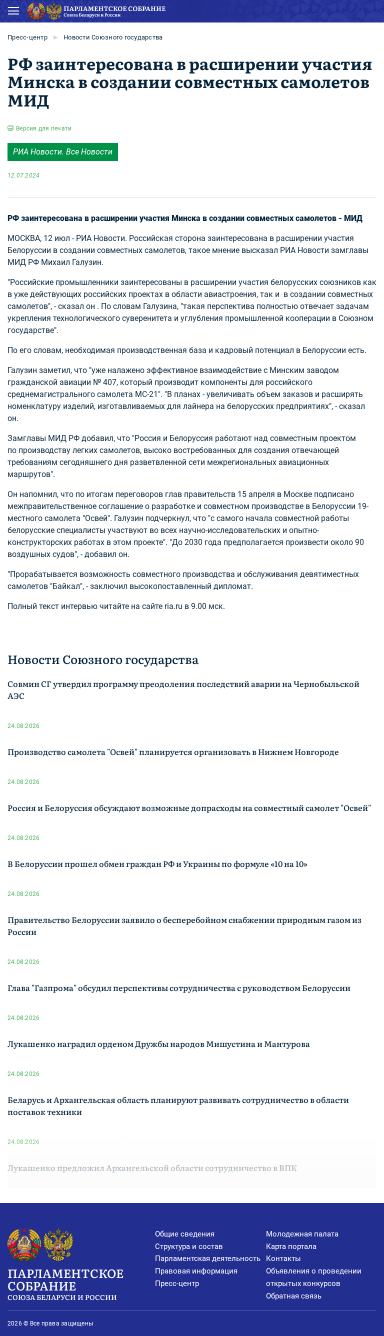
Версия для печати (44, 128)
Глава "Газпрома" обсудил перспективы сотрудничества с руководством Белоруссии (179, 988)
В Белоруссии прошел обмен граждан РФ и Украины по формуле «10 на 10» (158, 864)
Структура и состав (189, 1246)
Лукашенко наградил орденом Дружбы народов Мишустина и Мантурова (159, 1044)
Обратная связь (294, 1296)
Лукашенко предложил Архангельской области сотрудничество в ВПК (152, 1168)
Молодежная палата (302, 1234)
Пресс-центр (28, 37)
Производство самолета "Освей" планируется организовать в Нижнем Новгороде (173, 752)
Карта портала (291, 1246)
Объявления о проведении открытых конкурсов (314, 1277)
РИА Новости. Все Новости (62, 151)
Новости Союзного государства (113, 37)
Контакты (283, 1258)
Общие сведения (184, 1234)
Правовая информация (196, 1271)
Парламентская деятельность (207, 1258)
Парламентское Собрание (66, 1283)
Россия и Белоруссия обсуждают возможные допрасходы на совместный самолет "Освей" (189, 808)
